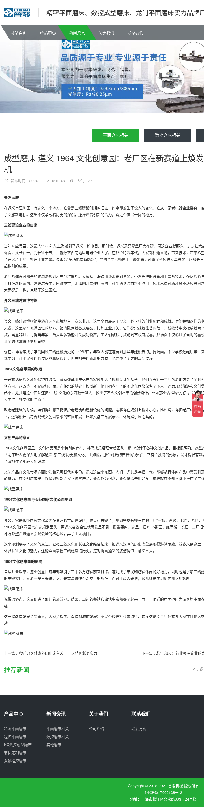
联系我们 (135, 32)
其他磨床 (53, 744)
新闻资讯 (77, 32)
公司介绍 (96, 728)
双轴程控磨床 (15, 760)
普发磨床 (11, 197)
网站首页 (19, 32)
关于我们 (106, 32)
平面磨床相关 (115, 135)
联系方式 (138, 728)
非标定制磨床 (15, 752)
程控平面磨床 (15, 736)
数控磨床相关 (167, 135)
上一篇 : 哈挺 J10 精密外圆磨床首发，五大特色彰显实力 (50, 653)
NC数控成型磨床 (18, 744)
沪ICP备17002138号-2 (163, 792)
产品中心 (48, 32)
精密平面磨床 (15, 728)
